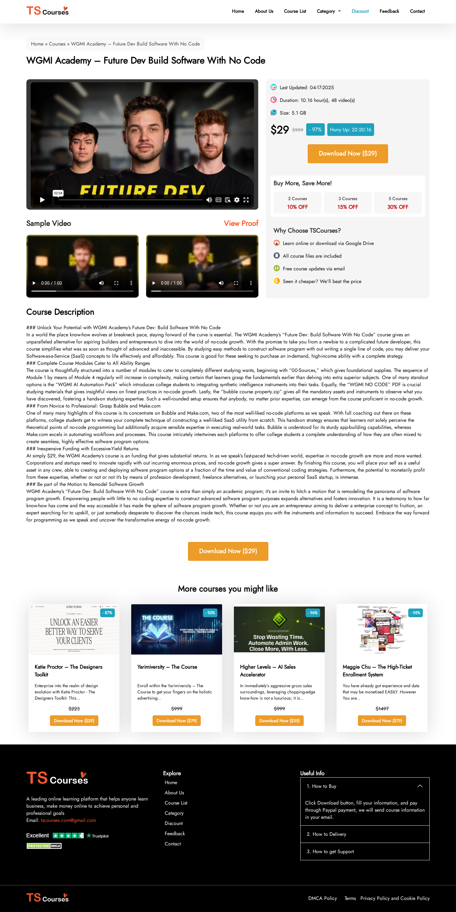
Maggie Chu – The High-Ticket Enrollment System (377, 671)
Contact (417, 11)
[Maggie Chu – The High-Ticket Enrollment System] (382, 653)
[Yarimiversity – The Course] (176, 653)
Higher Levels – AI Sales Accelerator (268, 671)
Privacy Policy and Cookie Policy (395, 898)
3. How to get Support (330, 851)
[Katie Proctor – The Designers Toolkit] (74, 653)
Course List (295, 11)
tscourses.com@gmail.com (68, 820)
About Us (264, 11)
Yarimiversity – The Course (167, 666)
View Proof (241, 223)
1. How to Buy (321, 786)
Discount (360, 11)
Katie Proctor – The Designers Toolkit (68, 671)
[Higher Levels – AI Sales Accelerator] (279, 653)
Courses (57, 43)
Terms (350, 898)
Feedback (389, 11)
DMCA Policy (322, 898)
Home (238, 11)
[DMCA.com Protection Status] (45, 847)
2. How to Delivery (326, 834)
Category (329, 11)
